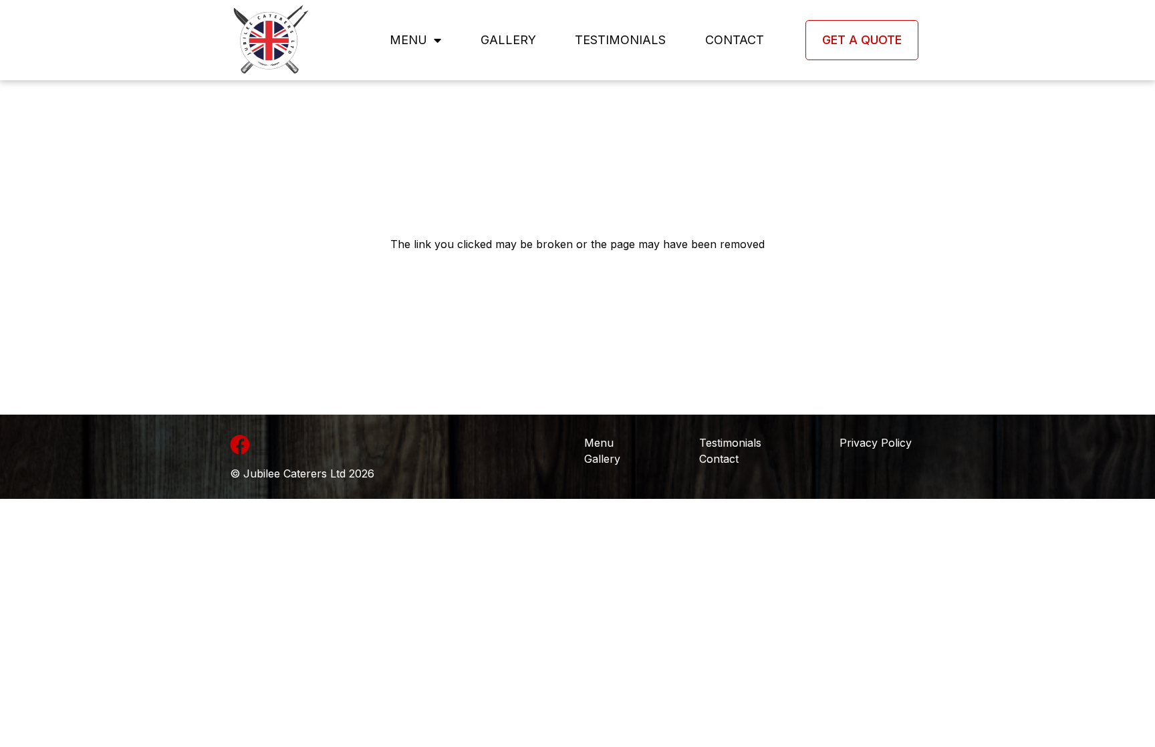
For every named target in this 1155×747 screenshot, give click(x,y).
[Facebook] (240, 445)
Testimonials (620, 40)
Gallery (508, 40)
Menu (408, 40)
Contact (734, 40)
